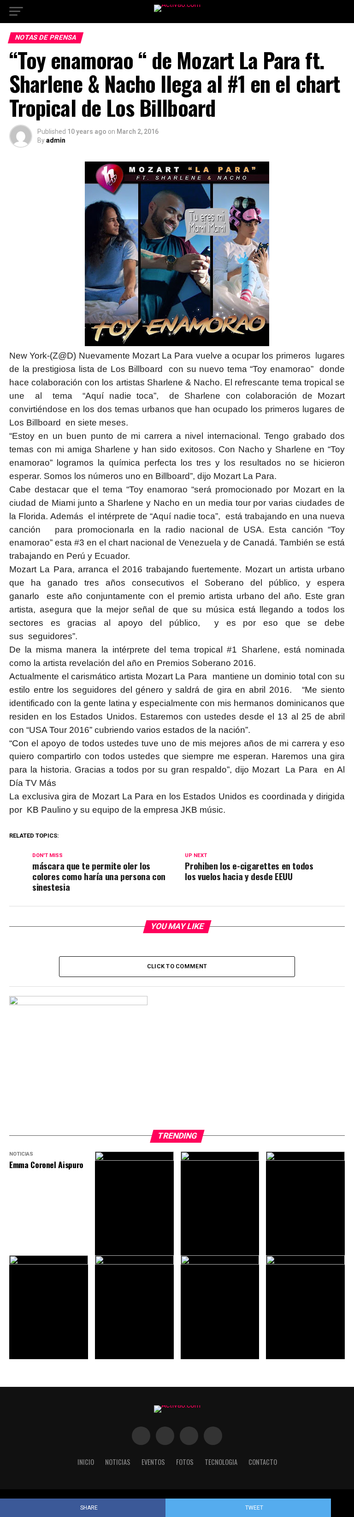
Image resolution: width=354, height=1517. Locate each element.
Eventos (153, 1462)
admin (55, 140)
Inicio (85, 1462)
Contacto (262, 1462)
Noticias (117, 1462)
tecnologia (221, 1462)
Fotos (185, 1462)
